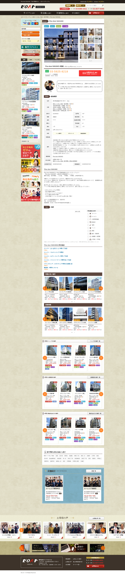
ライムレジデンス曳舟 (79, 291)
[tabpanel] (51, 288)
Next (101, 288)
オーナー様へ (76, 564)
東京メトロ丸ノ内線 (58, 103)
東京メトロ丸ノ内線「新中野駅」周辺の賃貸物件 (65, 161)
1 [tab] (72, 302)
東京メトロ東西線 (57, 109)
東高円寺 (46, 461)
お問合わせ (96, 13)
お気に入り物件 (77, 559)
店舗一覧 (93, 471)
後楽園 (70, 455)
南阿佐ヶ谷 (58, 461)
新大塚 (61, 455)
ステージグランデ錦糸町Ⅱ (65, 322)
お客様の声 (69, 561)
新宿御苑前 (77, 458)
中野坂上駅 (63, 110)
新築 (24, 59)
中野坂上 (99, 458)
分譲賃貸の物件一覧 (95, 377)
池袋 (57, 455)
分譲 (31, 59)
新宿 (90, 458)
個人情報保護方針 (78, 561)
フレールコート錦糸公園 (51, 322)
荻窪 (64, 461)
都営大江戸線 (56, 110)
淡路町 (88, 455)
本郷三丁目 (76, 455)
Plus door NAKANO (58, 156)
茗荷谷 (66, 455)
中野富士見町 (76, 461)
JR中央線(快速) (57, 105)
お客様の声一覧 (96, 518)
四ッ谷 (64, 458)
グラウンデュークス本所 (80, 322)
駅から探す (27, 35)
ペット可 (37, 59)
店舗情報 (55, 74)
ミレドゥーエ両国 (92, 322)
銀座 (98, 455)
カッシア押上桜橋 (49, 291)
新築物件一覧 (25, 141)
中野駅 (63, 105)
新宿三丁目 (84, 458)
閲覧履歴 (68, 559)
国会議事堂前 (52, 458)
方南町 (82, 461)
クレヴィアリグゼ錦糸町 (65, 291)
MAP (60, 493)
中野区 (58, 101)
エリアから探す (28, 32)
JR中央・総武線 (57, 107)
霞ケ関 (45, 458)
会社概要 (68, 564)
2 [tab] (74, 302)
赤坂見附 (59, 458)
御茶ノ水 (83, 455)
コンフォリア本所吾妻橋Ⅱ (94, 291)
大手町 (93, 455)
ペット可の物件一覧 (95, 341)
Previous (45, 288)
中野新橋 (69, 461)
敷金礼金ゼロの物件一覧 (95, 413)
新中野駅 (66, 103)
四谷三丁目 (70, 458)
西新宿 (93, 458)
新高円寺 (52, 461)
